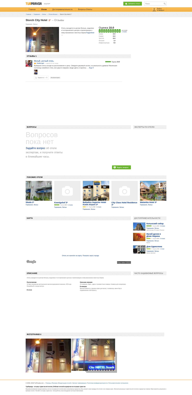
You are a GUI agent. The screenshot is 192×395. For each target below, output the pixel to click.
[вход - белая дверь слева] (36, 72)
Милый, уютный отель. (44, 61)
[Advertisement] (66, 99)
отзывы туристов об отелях (43, 386)
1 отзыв (162, 249)
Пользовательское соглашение (118, 383)
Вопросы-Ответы (85, 9)
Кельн (35, 24)
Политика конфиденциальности (97, 383)
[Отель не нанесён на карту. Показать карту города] (78, 263)
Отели (44, 9)
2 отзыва (162, 238)
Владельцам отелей (64, 383)
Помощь (48, 383)
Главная (32, 9)
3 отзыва (162, 226)
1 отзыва (124, 31)
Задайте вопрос (35, 148)
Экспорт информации (79, 383)
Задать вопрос (122, 167)
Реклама (54, 383)
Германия (29, 24)
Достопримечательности (62, 9)
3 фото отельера (51, 50)
